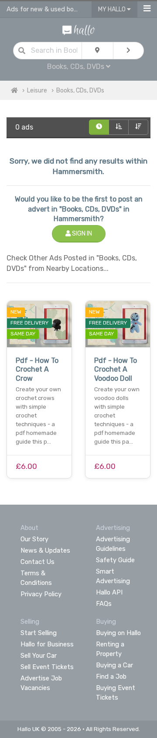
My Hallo (112, 9)
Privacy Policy (40, 594)
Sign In (81, 233)
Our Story (34, 539)
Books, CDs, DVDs (80, 90)
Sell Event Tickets (47, 667)
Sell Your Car (38, 655)
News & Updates (45, 550)
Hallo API (109, 592)
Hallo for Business (47, 644)
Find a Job (111, 676)
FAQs (104, 604)
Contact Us (37, 562)
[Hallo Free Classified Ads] (78, 29)
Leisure (37, 90)
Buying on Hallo (118, 633)
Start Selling (38, 633)
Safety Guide (115, 560)
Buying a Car (114, 665)
